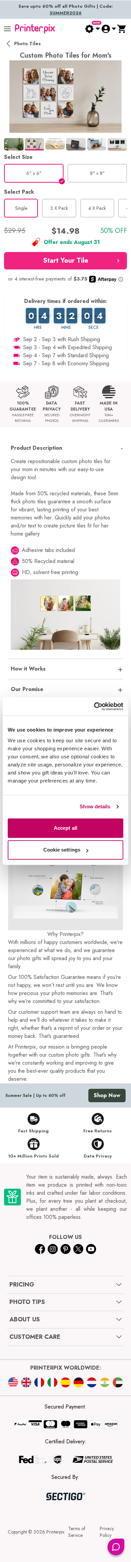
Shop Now (107, 1095)
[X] (78, 1249)
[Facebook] (40, 1249)
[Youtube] (91, 1249)
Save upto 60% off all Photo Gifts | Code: (65, 9)
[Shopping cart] (122, 28)
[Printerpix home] (35, 29)
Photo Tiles (27, 43)
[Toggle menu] (7, 28)
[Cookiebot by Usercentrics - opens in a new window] (94, 706)
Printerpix (55, 1531)
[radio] (33, 173)
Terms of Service (76, 1532)
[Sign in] (108, 28)
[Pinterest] (65, 1249)
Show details (95, 806)
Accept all (65, 828)
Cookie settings (62, 850)
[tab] (14, 144)
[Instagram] (53, 1249)
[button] (65, 260)
